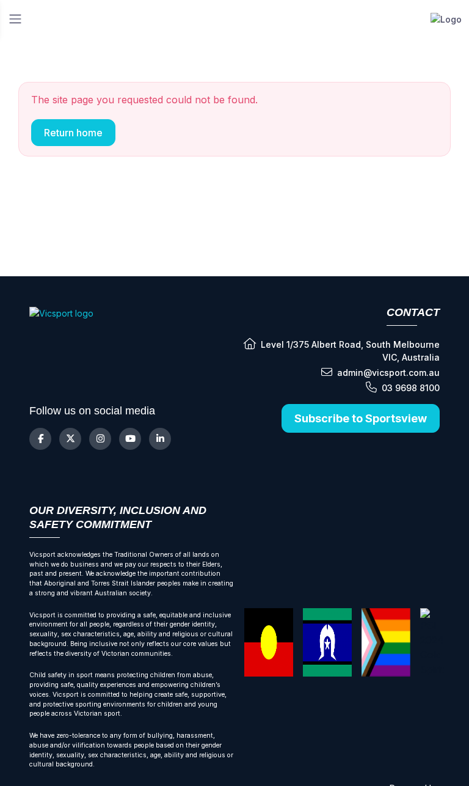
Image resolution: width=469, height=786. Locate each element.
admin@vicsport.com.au (388, 372)
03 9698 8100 (411, 388)
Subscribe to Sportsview (360, 418)
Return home (73, 133)
